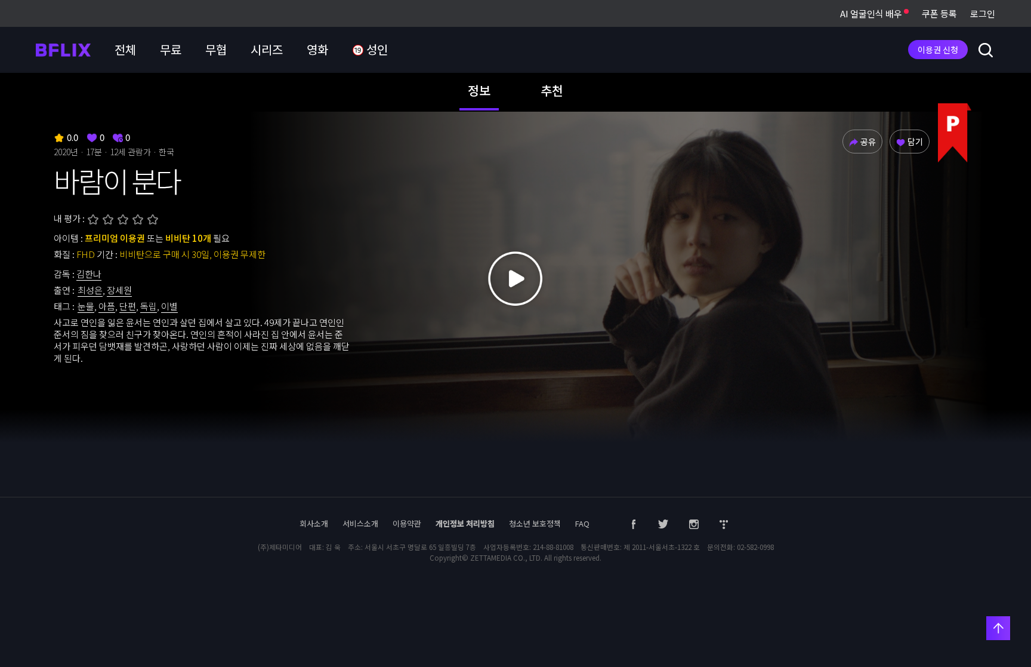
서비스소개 (360, 523)
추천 (552, 90)
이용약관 (407, 523)
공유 (868, 141)
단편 (127, 306)
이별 (169, 306)
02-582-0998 (755, 547)
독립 (148, 306)
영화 (317, 49)
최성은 (90, 290)
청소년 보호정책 (535, 523)
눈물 (86, 306)
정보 (479, 90)
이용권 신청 (938, 50)
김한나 (88, 274)
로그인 (982, 13)
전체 (125, 49)
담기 (915, 141)
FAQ (582, 523)
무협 (216, 49)
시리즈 (267, 49)
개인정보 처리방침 (465, 523)
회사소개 (314, 523)
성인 (376, 49)
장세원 (119, 290)
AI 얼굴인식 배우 (872, 13)
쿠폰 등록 (939, 13)
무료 (170, 49)
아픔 (106, 306)
